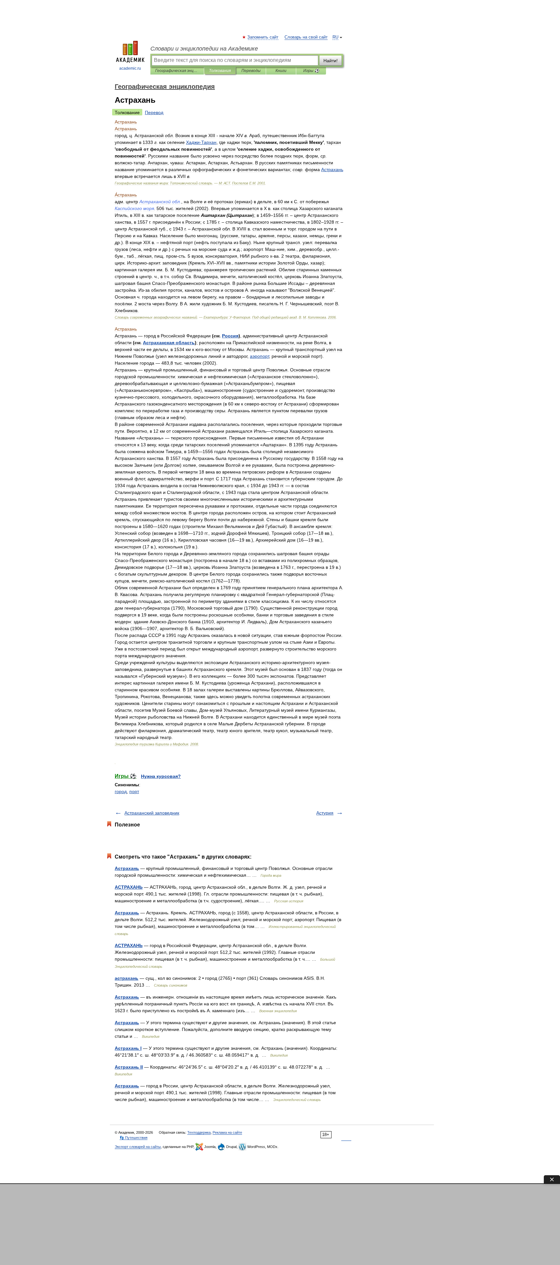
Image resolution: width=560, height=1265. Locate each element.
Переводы (251, 70)
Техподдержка (199, 1132)
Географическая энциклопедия (177, 70)
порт (134, 791)
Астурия (324, 812)
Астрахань (127, 868)
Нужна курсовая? (161, 776)
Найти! (330, 60)
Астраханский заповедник (151, 812)
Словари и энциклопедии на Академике (204, 48)
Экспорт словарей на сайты (138, 1147)
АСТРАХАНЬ (129, 887)
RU (335, 37)
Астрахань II (129, 1067)
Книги (280, 70)
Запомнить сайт (263, 37)
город (121, 791)
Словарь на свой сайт (306, 37)
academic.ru (130, 68)
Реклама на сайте (227, 1132)
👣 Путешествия (133, 1138)
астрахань (126, 978)
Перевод (154, 112)
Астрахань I (128, 1048)
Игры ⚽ (311, 70)
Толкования (220, 70)
